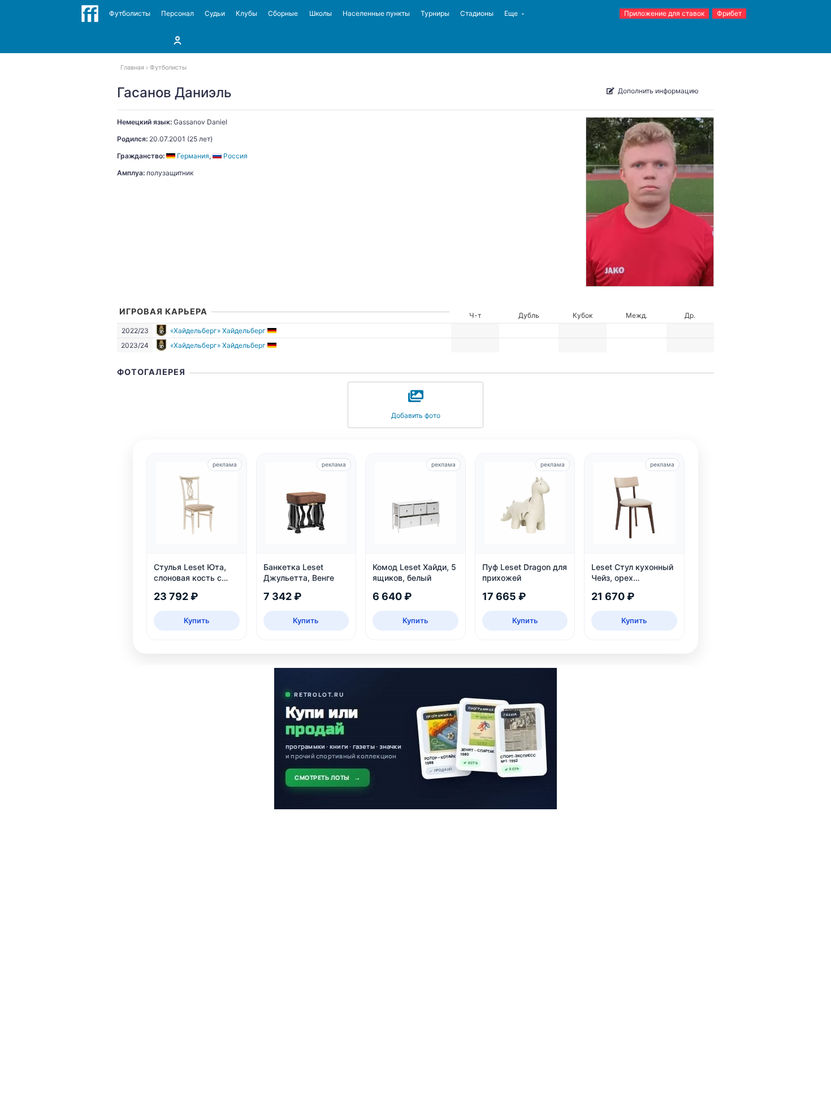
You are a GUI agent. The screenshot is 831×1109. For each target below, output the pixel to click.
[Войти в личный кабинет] (177, 40)
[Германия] (272, 330)
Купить (197, 620)
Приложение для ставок (664, 13)
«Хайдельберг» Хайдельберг (218, 330)
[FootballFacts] (89, 13)
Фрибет (729, 13)
